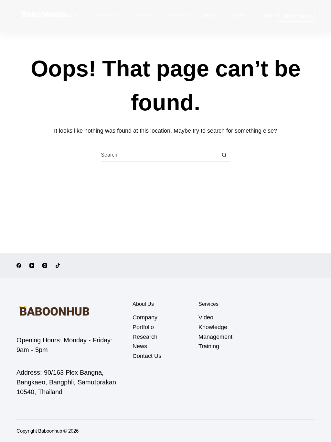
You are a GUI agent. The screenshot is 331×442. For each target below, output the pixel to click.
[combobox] (159, 155)
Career (238, 16)
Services (143, 16)
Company (145, 317)
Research (178, 16)
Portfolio (108, 16)
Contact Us (147, 356)
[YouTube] (31, 265)
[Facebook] (18, 265)
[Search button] (224, 155)
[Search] (269, 16)
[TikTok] (57, 265)
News (210, 16)
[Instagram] (44, 265)
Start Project (296, 16)
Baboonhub (63, 16)
